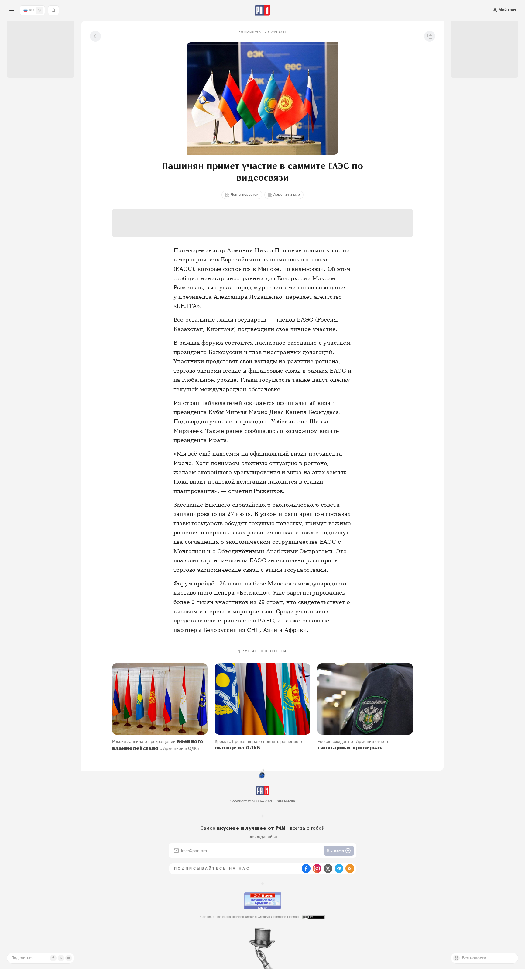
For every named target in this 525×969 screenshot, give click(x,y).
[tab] (329, 179)
